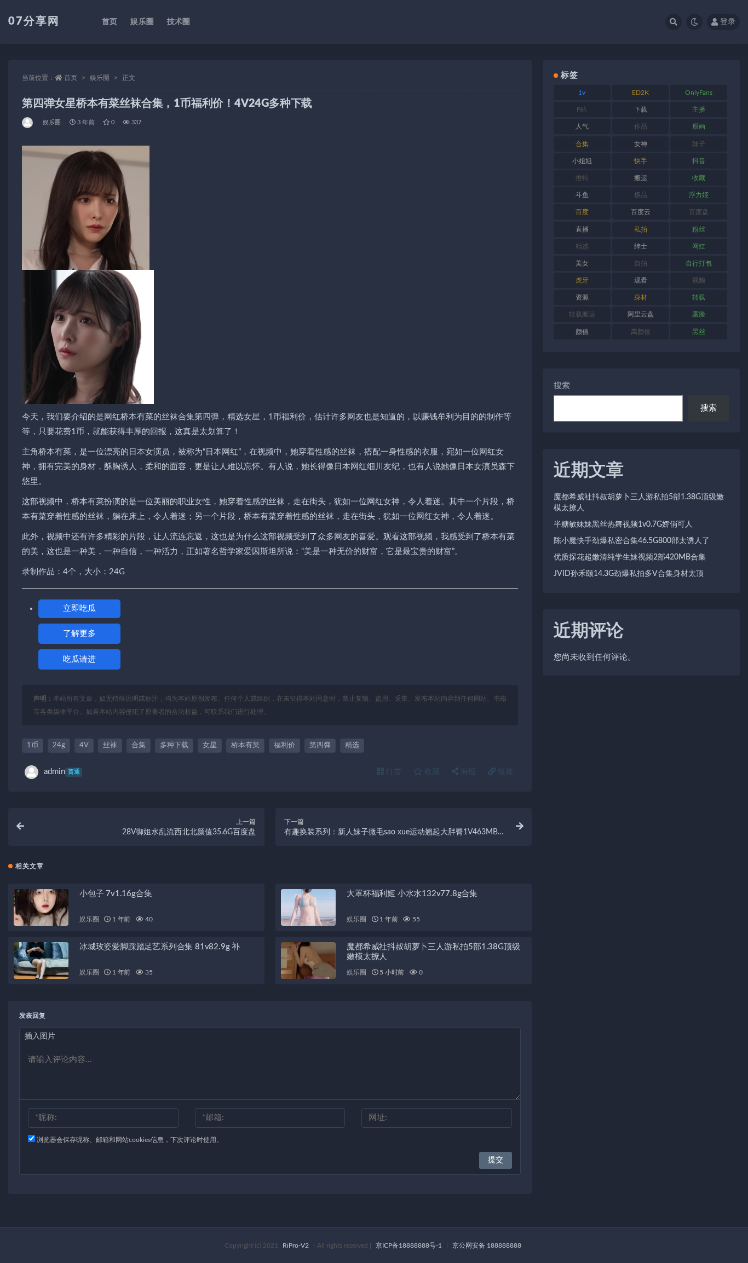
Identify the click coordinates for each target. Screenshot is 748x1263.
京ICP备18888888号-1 (409, 1245)
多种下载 (174, 745)
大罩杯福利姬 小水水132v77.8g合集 (412, 894)
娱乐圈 (142, 22)
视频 (698, 280)
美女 (582, 263)
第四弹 (320, 745)
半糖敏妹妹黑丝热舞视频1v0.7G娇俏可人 (623, 524)
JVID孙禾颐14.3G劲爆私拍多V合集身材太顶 (629, 574)
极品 (640, 195)
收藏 (431, 772)
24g (59, 745)
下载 (640, 109)
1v (581, 92)
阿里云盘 (641, 314)
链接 (504, 772)
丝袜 (110, 745)
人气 (582, 126)
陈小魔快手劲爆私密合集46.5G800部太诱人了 (632, 541)
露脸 (698, 314)
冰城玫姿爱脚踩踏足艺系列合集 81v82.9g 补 (159, 947)
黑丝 (698, 331)
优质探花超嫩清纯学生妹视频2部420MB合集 (630, 557)
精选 (352, 745)
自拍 (640, 263)
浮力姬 (699, 195)
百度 (582, 212)
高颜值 (641, 331)
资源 (582, 297)
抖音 (698, 161)
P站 (582, 109)
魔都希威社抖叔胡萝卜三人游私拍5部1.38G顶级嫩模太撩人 (639, 502)
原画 (698, 126)
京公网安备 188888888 (486, 1245)
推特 (582, 178)
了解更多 (79, 634)
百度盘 (699, 212)
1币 (32, 745)
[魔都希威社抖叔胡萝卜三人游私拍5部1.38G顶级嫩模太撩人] (308, 960)
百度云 (641, 212)
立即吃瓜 (79, 608)
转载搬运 (582, 314)
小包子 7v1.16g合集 (115, 894)
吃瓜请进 (79, 659)
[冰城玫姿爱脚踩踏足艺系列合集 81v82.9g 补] (41, 960)
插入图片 (40, 1036)
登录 (727, 22)
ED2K (640, 92)
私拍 (640, 229)
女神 (640, 144)
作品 (640, 126)
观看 (640, 280)
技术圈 (179, 22)
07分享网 (34, 21)
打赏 (392, 772)
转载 (698, 297)
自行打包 (699, 263)
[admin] (28, 122)
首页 (109, 22)
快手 (640, 161)
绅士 (640, 246)
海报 (467, 772)
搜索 (562, 386)
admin (62, 772)
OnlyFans (698, 92)
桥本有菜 (245, 745)
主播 (698, 109)
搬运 (640, 178)
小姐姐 (582, 161)
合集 (138, 745)
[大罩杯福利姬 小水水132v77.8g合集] (308, 907)
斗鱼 (582, 195)
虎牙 (582, 280)
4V (84, 745)
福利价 (284, 745)
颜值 (582, 331)
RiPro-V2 (296, 1245)
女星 (210, 745)
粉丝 (698, 229)
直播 (582, 229)
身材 (640, 297)
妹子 (698, 144)
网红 (698, 246)
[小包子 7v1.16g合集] (41, 907)
